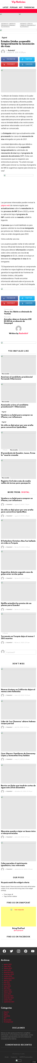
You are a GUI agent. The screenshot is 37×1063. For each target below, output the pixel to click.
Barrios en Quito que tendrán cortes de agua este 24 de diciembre (18, 787)
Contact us (14, 1057)
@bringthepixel (18, 930)
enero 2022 (7, 994)
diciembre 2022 (8, 972)
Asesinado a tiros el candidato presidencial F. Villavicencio (28, 25)
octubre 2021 (8, 1000)
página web (5, 205)
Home (6, 1057)
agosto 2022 (8, 980)
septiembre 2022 (9, 978)
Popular (13, 7)
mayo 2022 (7, 986)
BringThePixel (18, 928)
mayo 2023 (7, 966)
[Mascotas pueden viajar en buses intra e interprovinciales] (18, 812)
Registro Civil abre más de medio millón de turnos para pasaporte (16, 482)
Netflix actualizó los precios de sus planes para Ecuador (16, 604)
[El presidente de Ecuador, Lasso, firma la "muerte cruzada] (18, 441)
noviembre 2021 (9, 998)
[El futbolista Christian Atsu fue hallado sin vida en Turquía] (18, 529)
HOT (5, 1018)
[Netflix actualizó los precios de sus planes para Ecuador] (18, 591)
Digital (4, 412)
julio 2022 (7, 982)
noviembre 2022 (9, 974)
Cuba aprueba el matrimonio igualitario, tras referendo (14, 864)
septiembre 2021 (9, 1002)
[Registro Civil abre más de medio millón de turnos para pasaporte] (18, 469)
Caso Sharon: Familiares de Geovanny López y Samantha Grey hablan (18, 755)
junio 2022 (7, 984)
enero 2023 (7, 970)
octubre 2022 (8, 976)
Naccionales (5, 373)
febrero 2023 (8, 968)
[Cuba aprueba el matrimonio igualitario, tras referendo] (18, 851)
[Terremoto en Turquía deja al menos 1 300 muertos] (18, 622)
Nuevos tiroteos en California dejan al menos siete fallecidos (18, 691)
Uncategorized (8, 1022)
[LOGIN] (35, 11)
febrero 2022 (8, 992)
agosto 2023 (8, 964)
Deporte (6, 1012)
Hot (20, 7)
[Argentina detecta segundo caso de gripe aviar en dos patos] (18, 560)
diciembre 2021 (8, 996)
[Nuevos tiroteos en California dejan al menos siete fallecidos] (18, 677)
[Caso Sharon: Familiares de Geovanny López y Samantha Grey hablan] (18, 741)
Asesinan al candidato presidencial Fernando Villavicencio (8, 25)
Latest (5, 7)
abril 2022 (7, 988)
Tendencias (29, 7)
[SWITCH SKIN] (31, 11)
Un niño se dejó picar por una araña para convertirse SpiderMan (17, 426)
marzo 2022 (7, 990)
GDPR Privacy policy (26, 1057)
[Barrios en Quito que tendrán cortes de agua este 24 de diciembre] (18, 774)
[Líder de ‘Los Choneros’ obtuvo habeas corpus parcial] (18, 709)
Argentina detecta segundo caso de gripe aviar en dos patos (17, 573)
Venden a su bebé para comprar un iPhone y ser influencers (17, 416)
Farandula (7, 1016)
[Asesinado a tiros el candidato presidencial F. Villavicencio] (18, 393)
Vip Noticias (18, 2)
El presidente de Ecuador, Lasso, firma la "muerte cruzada (18, 454)
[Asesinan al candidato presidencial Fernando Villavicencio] (9, 17)
